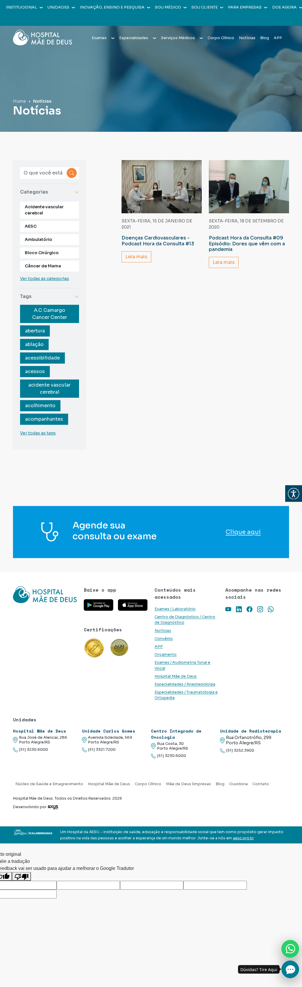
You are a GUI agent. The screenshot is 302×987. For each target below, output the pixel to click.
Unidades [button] (58, 7)
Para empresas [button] (245, 7)
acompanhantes (44, 419)
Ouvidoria (238, 784)
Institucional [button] (21, 7)
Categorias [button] (34, 192)
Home (19, 101)
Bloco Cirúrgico (42, 252)
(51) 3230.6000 (33, 749)
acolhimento (40, 405)
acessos (35, 371)
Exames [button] (99, 38)
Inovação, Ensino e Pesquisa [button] (112, 7)
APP (278, 38)
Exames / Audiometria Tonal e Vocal (182, 665)
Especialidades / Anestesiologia (185, 684)
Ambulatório (38, 239)
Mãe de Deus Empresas (188, 784)
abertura (35, 331)
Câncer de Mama (43, 266)
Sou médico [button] (168, 7)
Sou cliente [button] (204, 7)
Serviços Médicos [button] (178, 38)
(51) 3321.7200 (102, 749)
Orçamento (166, 654)
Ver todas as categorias (44, 278)
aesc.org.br (243, 838)
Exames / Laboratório (175, 609)
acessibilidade (42, 358)
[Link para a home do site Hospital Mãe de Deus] (45, 594)
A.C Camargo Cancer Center (49, 313)
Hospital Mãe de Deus (176, 676)
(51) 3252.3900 (240, 750)
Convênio (164, 638)
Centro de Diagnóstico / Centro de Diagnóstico (185, 620)
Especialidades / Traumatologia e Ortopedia (186, 695)
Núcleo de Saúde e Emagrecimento (49, 784)
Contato (260, 784)
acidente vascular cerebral (49, 388)
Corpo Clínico (221, 38)
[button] (293, 493)
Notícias (247, 38)
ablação (34, 344)
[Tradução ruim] (21, 876)
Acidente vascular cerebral (44, 210)
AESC (31, 226)
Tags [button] (26, 296)
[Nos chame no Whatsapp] (290, 949)
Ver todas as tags (38, 433)
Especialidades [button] (133, 38)
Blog (264, 38)
